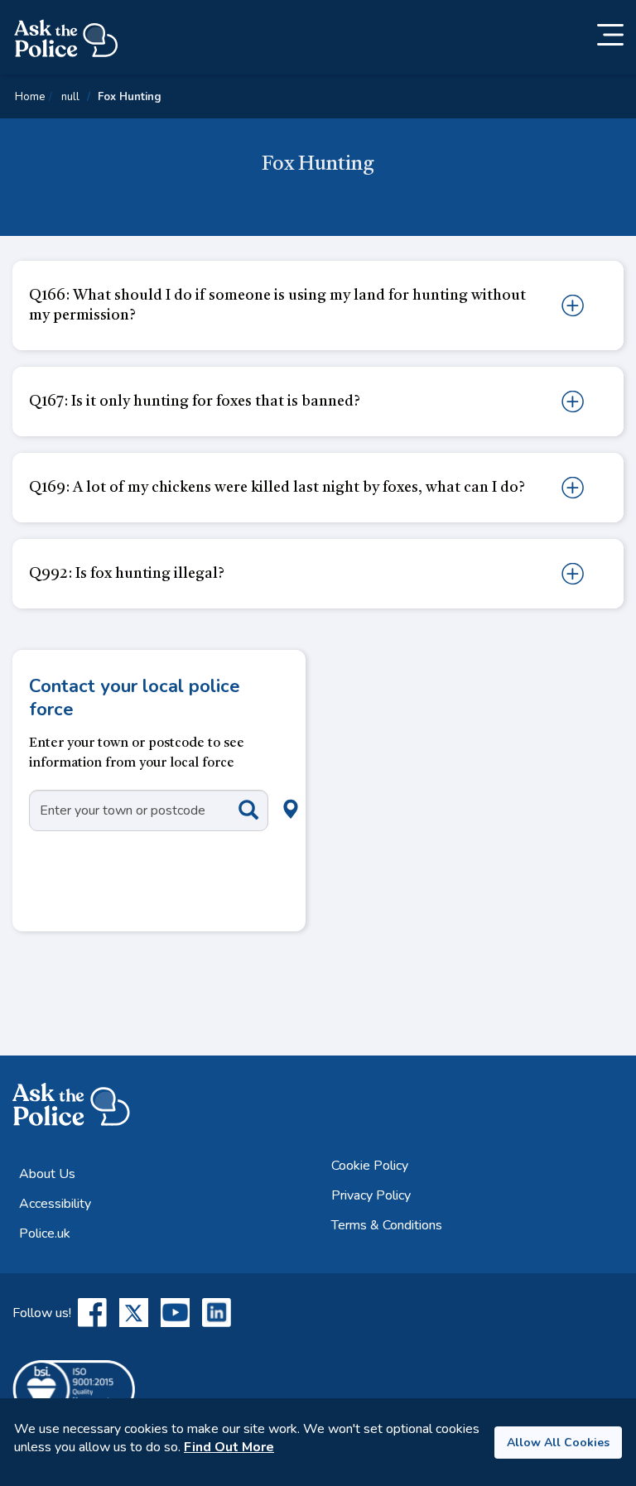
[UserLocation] (263, 790)
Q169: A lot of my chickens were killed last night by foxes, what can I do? (277, 487)
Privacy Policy (371, 1195)
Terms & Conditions (386, 1225)
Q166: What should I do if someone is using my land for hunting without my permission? (277, 305)
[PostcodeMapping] (236, 809)
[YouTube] (175, 1312)
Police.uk (44, 1233)
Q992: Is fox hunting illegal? (126, 573)
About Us (47, 1174)
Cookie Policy (369, 1166)
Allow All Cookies (558, 1442)
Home (30, 96)
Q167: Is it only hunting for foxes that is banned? (194, 401)
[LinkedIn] (216, 1312)
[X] (133, 1312)
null (70, 96)
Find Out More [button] (229, 1447)
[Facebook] (92, 1312)
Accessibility (55, 1204)
